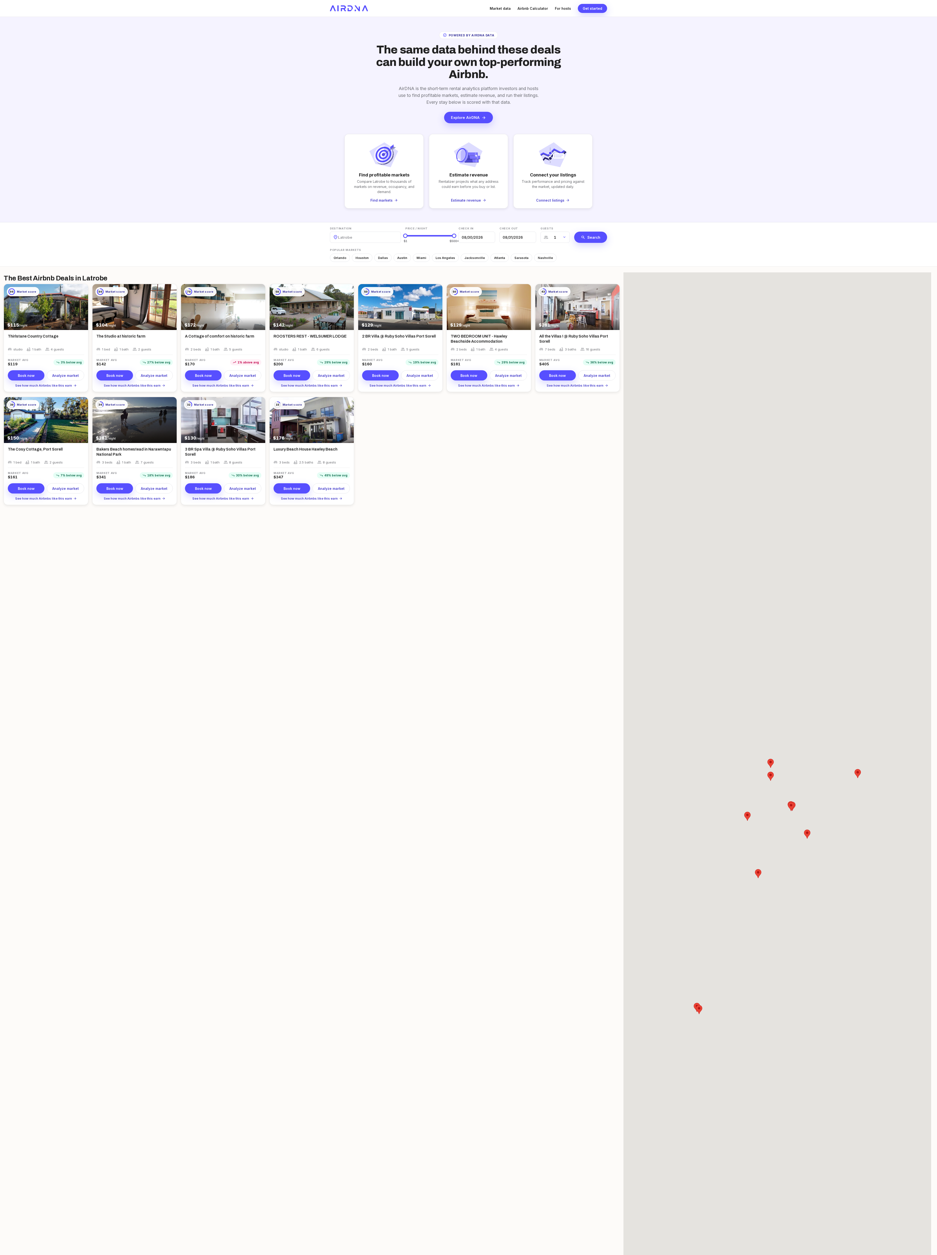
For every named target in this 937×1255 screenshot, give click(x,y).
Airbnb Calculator (533, 8)
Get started (592, 8)
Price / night (416, 228)
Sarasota (521, 258)
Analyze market (65, 375)
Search (590, 237)
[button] (758, 873)
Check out (508, 228)
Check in (465, 228)
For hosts (563, 8)
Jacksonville (474, 258)
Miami (421, 258)
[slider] (405, 236)
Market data (500, 8)
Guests (546, 228)
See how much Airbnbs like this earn (46, 385)
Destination (340, 228)
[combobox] (338, 237)
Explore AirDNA (468, 117)
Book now (26, 375)
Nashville (545, 258)
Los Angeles (445, 258)
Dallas (383, 258)
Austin (402, 258)
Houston (362, 258)
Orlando (340, 258)
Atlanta (499, 258)
